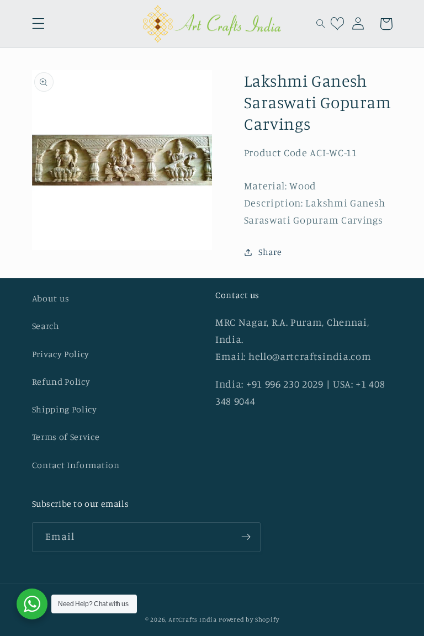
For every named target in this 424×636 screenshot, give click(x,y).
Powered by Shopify (249, 619)
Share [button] (270, 251)
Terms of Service (66, 436)
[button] (38, 24)
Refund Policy (61, 381)
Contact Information (76, 464)
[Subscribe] (246, 537)
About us (51, 298)
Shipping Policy (64, 409)
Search (46, 325)
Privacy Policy (61, 353)
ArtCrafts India (193, 619)
